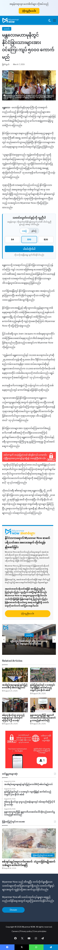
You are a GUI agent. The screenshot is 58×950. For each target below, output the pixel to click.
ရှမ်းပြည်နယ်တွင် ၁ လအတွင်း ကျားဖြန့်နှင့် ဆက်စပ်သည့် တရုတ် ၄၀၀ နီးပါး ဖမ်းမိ (42, 687)
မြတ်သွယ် (5, 64)
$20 (46, 239)
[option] (30, 639)
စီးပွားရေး (30, 635)
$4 (12, 239)
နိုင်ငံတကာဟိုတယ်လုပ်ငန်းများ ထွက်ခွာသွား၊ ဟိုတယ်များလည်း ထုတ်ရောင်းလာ (30, 642)
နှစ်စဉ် (34, 231)
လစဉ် (24, 231)
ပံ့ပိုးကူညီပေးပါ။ (29, 11)
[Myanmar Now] (10, 20)
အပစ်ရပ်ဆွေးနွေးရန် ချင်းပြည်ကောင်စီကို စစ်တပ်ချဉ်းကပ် (15, 686)
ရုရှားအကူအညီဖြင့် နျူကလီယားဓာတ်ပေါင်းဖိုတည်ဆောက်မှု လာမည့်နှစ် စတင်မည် (43, 718)
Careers (15, 931)
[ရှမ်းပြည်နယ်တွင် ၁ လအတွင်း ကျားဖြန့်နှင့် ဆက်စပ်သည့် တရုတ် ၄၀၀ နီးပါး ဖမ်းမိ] (43, 675)
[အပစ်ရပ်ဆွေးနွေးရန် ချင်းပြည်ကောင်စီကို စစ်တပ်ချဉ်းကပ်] (15, 675)
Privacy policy (26, 931)
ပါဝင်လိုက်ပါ (29, 248)
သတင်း (7, 29)
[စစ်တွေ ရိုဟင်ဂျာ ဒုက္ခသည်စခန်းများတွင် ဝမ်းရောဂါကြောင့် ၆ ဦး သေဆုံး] (15, 705)
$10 (29, 239)
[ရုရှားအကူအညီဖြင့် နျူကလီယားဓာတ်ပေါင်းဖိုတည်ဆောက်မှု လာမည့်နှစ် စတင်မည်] (43, 705)
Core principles (39, 931)
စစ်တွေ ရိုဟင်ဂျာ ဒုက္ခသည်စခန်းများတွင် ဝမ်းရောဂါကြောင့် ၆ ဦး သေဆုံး (13, 718)
